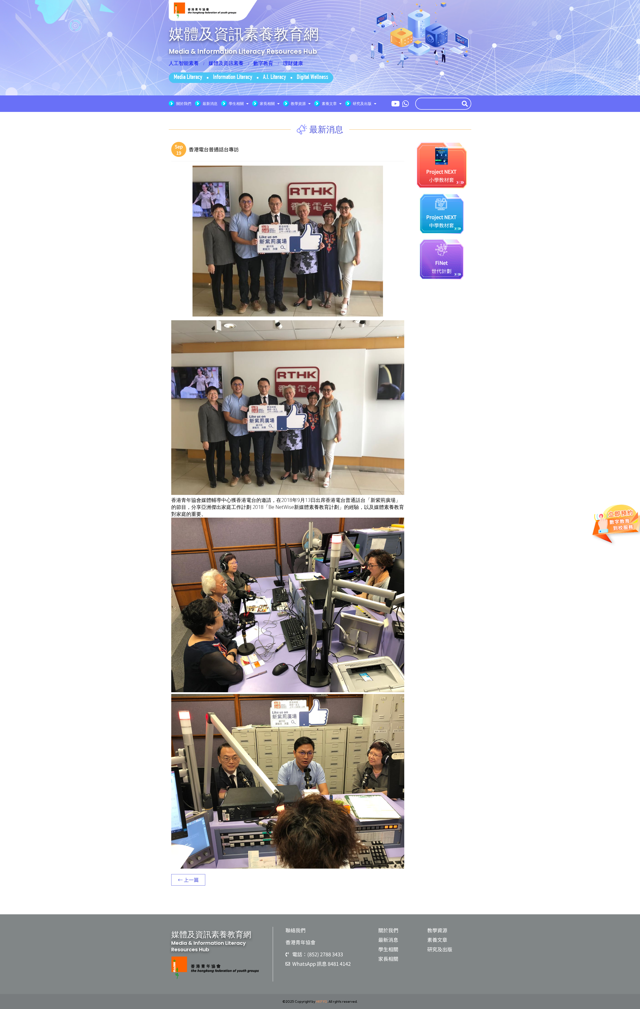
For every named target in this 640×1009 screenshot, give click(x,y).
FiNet (441, 262)
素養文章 (329, 103)
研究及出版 (362, 103)
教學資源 (298, 103)
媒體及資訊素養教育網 (244, 34)
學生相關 (236, 103)
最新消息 (210, 103)
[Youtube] (395, 103)
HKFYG (321, 1001)
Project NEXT (441, 171)
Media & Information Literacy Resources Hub (243, 51)
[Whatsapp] (405, 103)
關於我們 (183, 103)
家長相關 (267, 103)
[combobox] (437, 103)
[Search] (466, 103)
